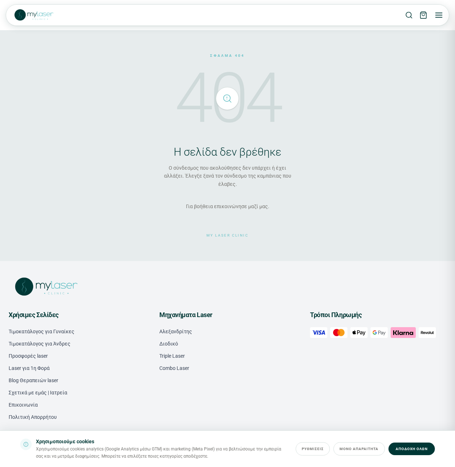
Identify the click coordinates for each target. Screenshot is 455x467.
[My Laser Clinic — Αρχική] (33, 15)
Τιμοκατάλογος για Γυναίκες (41, 331)
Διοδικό (168, 344)
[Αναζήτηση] (409, 15)
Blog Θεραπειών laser (33, 380)
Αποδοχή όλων (412, 449)
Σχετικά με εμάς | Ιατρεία (38, 392)
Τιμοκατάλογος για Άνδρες (39, 344)
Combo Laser (174, 368)
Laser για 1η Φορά (29, 368)
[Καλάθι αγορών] (423, 15)
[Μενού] (439, 15)
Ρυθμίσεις (313, 449)
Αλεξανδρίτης (175, 331)
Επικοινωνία (23, 405)
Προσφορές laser (28, 356)
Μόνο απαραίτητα (359, 449)
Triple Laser (172, 356)
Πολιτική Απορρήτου (33, 417)
